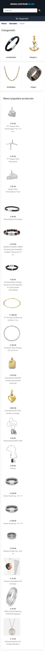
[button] (22, 19)
